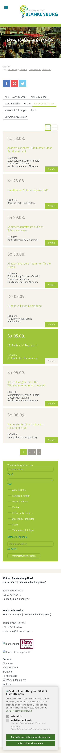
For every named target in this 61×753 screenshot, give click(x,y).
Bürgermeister (10, 667)
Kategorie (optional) (17, 537)
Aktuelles (8, 663)
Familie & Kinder (38, 97)
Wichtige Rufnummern (14, 680)
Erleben (23, 69)
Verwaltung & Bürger (16, 117)
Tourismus (12, 69)
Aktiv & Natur (19, 97)
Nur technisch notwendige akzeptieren (30, 737)
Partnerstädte (10, 675)
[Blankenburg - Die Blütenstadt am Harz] (39, 17)
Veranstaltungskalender (40, 69)
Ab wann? (12, 548)
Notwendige (16, 716)
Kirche (27, 103)
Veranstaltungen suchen (24, 555)
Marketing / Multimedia (21, 720)
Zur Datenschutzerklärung (19, 711)
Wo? (9, 484)
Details (51, 169)
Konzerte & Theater (44, 103)
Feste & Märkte (12, 103)
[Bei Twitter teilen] (23, 86)
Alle (7, 97)
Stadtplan (8, 671)
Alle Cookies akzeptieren (30, 743)
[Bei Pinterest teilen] (15, 86)
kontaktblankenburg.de (16, 599)
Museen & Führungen (16, 110)
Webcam (7, 684)
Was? (10, 474)
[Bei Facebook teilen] (7, 86)
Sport (33, 110)
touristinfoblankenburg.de (17, 631)
